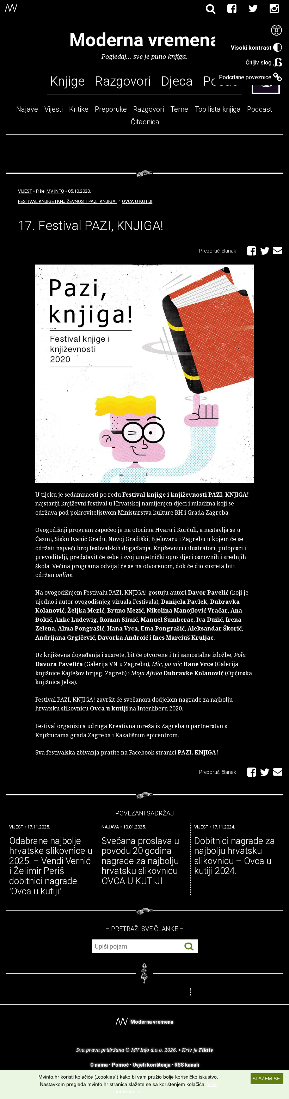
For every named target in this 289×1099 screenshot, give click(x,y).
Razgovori (123, 81)
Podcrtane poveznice (245, 77)
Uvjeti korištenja (152, 1065)
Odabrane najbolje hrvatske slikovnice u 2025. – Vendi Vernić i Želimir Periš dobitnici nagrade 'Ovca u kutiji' (50, 866)
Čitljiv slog (258, 62)
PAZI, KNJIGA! (199, 752)
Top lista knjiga (218, 109)
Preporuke (111, 109)
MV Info (55, 191)
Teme (179, 109)
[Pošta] (277, 249)
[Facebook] (232, 8)
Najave (27, 109)
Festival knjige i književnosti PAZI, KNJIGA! (67, 201)
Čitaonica (145, 122)
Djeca (177, 81)
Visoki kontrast (251, 47)
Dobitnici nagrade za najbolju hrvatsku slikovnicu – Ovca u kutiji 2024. (234, 856)
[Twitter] (253, 8)
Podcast (259, 109)
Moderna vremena (144, 40)
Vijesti (53, 109)
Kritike (78, 109)
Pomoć (120, 1065)
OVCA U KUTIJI (137, 201)
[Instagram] (274, 8)
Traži (189, 946)
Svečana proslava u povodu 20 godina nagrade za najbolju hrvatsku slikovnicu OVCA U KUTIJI (140, 861)
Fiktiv (206, 1050)
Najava (110, 827)
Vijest (25, 191)
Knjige (67, 81)
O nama (99, 1065)
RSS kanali (186, 1065)
